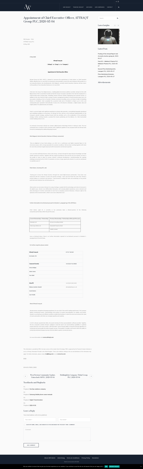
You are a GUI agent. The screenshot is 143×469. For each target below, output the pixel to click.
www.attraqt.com (48, 337)
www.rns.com (61, 354)
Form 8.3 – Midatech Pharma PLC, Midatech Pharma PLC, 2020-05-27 (108, 63)
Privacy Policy (86, 458)
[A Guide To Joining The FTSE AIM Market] (108, 36)
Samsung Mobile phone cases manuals (41, 394)
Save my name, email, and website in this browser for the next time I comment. (50, 424)
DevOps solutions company (38, 389)
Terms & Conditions (73, 458)
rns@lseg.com (49, 354)
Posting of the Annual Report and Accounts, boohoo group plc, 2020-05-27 (108, 56)
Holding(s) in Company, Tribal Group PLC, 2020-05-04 (74, 376)
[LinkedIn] (118, 1)
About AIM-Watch (49, 458)
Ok (106, 466)
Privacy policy (114, 466)
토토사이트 (33, 405)
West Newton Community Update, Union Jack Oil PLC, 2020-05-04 (42, 376)
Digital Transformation (36, 400)
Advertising (61, 458)
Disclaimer (95, 458)
